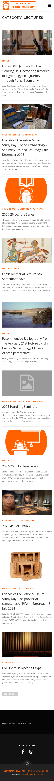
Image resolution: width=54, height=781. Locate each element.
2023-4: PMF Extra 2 (16, 526)
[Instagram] (31, 752)
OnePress (15, 774)
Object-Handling (34, 401)
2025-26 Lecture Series (18, 214)
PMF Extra (30, 520)
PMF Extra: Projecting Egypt (21, 668)
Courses (6, 135)
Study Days (31, 135)
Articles (6, 520)
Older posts (10, 694)
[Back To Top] (27, 764)
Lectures (7, 61)
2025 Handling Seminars (19, 406)
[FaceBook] (23, 752)
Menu (49, 5)
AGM (4, 209)
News (16, 268)
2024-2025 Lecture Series (20, 466)
